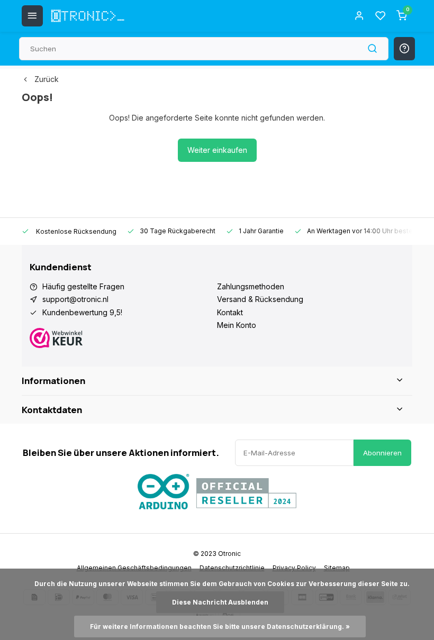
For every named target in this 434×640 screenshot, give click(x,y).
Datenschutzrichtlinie (232, 568)
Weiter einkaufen (217, 149)
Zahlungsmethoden (250, 286)
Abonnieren (382, 453)
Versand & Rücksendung (260, 299)
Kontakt (230, 312)
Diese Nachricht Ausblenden (220, 602)
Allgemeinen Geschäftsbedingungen (134, 568)
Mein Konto (236, 325)
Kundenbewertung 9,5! (82, 312)
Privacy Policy (294, 568)
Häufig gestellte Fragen (83, 286)
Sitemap (337, 568)
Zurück (46, 79)
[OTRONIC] (88, 16)
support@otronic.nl (75, 299)
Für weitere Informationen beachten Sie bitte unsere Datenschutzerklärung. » (220, 626)
